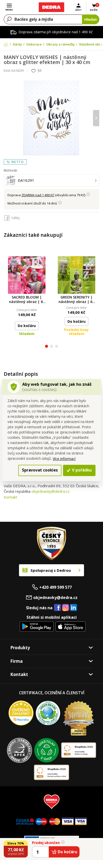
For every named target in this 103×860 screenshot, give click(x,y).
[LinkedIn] (73, 607)
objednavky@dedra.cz (51, 491)
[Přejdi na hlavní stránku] (51, 7)
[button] (46, 347)
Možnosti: (11, 170)
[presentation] (7, 118)
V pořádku (81, 470)
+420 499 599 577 (55, 587)
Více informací (64, 458)
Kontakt (10, 497)
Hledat (90, 19)
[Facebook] (57, 607)
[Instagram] (65, 608)
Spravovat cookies (40, 470)
